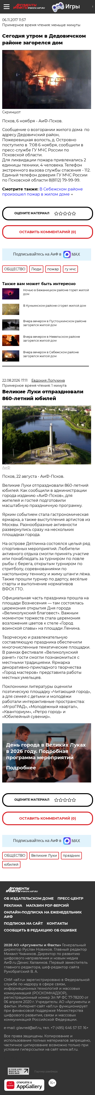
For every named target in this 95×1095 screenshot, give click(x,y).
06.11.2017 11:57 (14, 20)
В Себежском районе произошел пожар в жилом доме (42, 192)
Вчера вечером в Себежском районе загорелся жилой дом (51, 354)
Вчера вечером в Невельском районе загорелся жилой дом (51, 338)
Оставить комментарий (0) (47, 232)
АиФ (6, 467)
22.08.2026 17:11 (15, 380)
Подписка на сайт (23, 923)
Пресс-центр (70, 898)
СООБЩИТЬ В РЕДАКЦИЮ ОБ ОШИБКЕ (40, 930)
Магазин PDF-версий (47, 905)
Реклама (13, 905)
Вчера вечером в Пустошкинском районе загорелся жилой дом (54, 323)
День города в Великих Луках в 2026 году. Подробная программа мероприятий (46, 751)
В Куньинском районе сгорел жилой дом (54, 305)
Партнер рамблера (45, 1071)
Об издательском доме (29, 898)
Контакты (57, 923)
